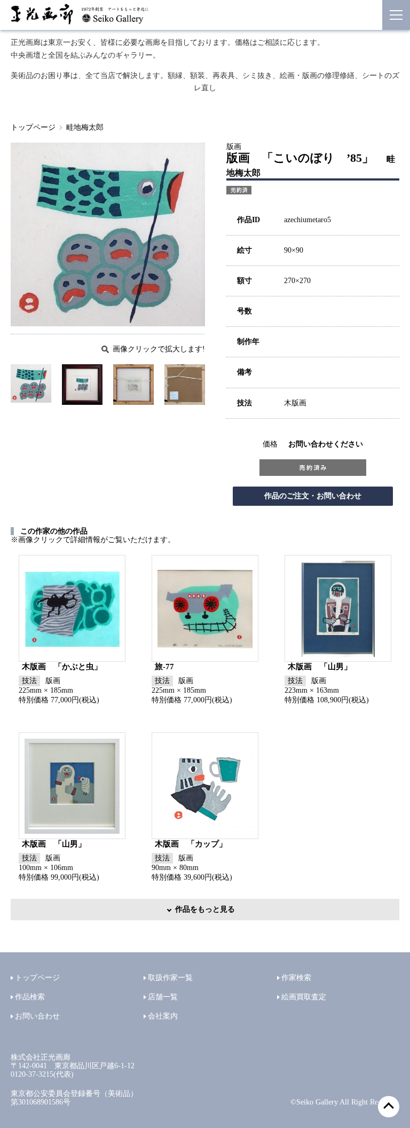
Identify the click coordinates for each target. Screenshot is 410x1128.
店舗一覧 (163, 997)
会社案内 (163, 1016)
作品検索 (30, 997)
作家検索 (296, 978)
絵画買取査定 (303, 997)
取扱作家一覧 (170, 978)
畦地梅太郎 (85, 127)
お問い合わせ (37, 1016)
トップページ (33, 127)
